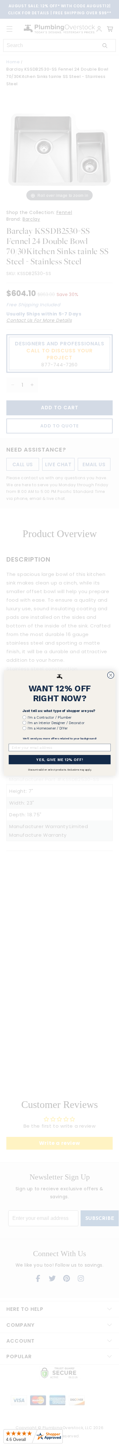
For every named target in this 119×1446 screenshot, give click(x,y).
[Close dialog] (110, 675)
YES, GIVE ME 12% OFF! (59, 760)
